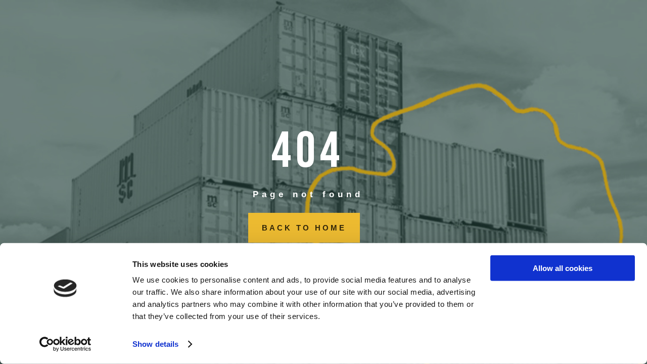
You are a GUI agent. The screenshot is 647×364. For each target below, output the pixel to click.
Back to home (304, 227)
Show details (155, 344)
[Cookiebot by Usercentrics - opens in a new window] (65, 344)
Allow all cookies (562, 268)
